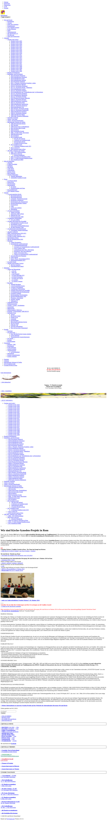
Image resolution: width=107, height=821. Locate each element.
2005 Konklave (15, 129)
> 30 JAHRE (8, 719)
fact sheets (13, 186)
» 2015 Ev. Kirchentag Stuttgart (15, 454)
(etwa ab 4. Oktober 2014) (12, 570)
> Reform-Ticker (5, 737)
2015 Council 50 (15, 147)
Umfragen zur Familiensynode (22, 140)
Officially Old (14, 325)
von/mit (12, 731)
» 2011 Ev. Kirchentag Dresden (15, 460)
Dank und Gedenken (12, 24)
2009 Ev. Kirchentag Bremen (18, 99)
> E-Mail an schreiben (11, 606)
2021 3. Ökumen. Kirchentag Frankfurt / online (23, 83)
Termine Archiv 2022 (16, 47)
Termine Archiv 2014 (16, 59)
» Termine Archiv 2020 (13, 413)
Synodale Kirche (11, 262)
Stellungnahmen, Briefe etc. (14, 310)
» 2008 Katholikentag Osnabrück (16, 465)
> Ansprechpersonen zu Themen (10, 769)
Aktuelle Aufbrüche (12, 232)
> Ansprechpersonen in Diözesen (10, 766)
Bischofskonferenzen (16, 197)
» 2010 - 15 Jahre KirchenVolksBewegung (18, 522)
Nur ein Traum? (15, 323)
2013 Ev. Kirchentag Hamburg (19, 93)
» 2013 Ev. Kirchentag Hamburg (16, 457)
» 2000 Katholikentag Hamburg (15, 475)
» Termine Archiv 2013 (13, 424)
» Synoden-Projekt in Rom (18, 507)
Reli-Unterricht (11, 173)
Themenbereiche (11, 32)
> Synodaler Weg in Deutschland (10, 750)
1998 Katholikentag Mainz (18, 114)
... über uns (14, 272)
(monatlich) (7, 728)
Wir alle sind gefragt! (19, 138)
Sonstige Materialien (12, 174)
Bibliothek (7, 268)
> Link (2, 566)
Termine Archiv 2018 (16, 53)
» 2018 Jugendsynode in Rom (15, 513)
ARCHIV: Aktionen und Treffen (16, 150)
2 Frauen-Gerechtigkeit (13, 210)
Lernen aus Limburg (16, 207)
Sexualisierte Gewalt (16, 224)
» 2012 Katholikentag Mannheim (16, 459)
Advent (13, 314)
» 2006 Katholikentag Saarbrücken (16, 468)
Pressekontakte (11, 183)
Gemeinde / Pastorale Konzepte (19, 198)
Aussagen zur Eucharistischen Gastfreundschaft (26, 247)
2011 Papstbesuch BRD (17, 159)
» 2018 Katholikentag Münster (15, 448)
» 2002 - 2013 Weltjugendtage (15, 516)
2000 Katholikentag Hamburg (18, 111)
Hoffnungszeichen (12, 304)
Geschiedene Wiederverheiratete (19, 230)
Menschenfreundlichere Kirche (19, 322)
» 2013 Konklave (12, 499)
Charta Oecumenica (16, 242)
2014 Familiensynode (16, 137)
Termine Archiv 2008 (16, 68)
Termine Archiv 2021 (16, 48)
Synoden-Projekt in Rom (20, 143)
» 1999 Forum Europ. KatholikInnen (17, 490)
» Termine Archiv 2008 (13, 431)
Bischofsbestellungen (16, 195)
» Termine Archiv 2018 (13, 416)
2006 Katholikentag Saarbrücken (19, 104)
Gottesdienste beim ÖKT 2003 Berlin (24, 250)
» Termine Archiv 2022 (13, 410)
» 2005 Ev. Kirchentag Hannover (16, 469)
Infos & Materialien (9, 161)
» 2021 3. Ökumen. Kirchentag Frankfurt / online (20, 447)
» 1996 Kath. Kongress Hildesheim (16, 480)
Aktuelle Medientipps (16, 176)
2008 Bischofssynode (16, 134)
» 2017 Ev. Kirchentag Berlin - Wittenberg (18, 451)
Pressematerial (11, 185)
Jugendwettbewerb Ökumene (18, 256)
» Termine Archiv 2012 (13, 425)
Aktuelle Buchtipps (16, 284)
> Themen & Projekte (7, 763)
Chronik (9, 23)
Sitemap (6, 2)
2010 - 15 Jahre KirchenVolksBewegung (21, 158)
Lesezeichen (10, 307)
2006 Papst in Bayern (16, 153)
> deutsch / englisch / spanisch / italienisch (12, 563)
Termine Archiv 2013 (16, 60)
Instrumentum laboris (19, 141)
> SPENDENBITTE (6, 720)
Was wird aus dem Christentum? (19, 328)
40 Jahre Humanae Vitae (17, 227)
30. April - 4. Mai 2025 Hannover (9, 793)
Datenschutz (7, 5)
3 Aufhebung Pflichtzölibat (14, 218)
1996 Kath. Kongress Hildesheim (19, 116)
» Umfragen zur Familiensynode (19, 504)
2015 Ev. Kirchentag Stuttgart (18, 90)
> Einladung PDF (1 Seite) (8, 560)
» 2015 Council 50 (12, 511)
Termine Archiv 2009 (16, 66)
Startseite (6, 359)
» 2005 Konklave (12, 493)
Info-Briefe (10, 167)
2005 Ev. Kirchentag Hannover (19, 105)
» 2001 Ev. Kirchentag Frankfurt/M (16, 474)
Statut (8, 30)
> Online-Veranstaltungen (8, 730)
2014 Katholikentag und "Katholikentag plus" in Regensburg (27, 92)
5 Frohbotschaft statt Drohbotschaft (16, 229)
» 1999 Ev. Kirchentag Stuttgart (15, 477)
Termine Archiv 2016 (16, 56)
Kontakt (6, 8)
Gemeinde (13, 319)
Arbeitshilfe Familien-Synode (18, 177)
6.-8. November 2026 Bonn (8, 776)
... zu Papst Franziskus (16, 277)
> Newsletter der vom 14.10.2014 (16, 555)
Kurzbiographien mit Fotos (18, 188)
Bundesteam (10, 21)
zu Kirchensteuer (15, 352)
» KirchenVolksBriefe (16, 519)
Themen (6, 192)
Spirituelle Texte (11, 313)
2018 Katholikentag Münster (18, 84)
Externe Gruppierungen (13, 355)
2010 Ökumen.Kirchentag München (20, 98)
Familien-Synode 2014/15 (14, 235)
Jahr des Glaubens (15, 265)
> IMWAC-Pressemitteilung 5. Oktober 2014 (12, 569)
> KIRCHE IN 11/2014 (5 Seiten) (10, 551)
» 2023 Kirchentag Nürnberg (15, 445)
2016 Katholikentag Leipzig (18, 89)
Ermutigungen (11, 26)
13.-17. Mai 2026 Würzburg (8, 780)
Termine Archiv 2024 (16, 44)
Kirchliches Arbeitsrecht (17, 200)
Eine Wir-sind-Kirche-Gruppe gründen (21, 334)
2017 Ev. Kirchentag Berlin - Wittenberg (21, 87)
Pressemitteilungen (12, 189)
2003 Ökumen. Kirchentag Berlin (19, 108)
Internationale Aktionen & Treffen (16, 122)
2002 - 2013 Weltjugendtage (18, 152)
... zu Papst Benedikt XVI (17, 275)
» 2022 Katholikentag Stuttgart (15, 444)
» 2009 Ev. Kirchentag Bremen (15, 463)
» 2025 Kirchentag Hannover (15, 439)
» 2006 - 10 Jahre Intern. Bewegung (16, 496)
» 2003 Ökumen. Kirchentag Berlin (16, 472)
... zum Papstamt (15, 274)
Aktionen (6, 38)
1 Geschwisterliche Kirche (14, 194)
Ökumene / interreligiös (17, 298)
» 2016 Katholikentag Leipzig (15, 453)
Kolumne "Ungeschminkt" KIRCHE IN (18, 311)
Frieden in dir (14, 317)
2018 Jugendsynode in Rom (18, 149)
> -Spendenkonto (10, 611)
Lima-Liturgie (14, 257)
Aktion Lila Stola (15, 212)
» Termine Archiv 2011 (13, 427)
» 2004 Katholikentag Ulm (14, 471)
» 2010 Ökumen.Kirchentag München (17, 462)
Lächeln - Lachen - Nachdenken (15, 305)
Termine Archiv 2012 (16, 62)
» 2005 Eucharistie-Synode (14, 495)
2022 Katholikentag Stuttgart (18, 80)
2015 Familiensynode (16, 144)
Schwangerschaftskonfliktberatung (20, 226)
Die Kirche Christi (15, 316)
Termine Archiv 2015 (16, 57)
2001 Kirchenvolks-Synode (18, 128)
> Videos (3, 731)
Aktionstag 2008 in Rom (17, 213)
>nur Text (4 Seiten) (24, 551)
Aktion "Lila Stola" (12, 119)
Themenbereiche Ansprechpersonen (20, 337)
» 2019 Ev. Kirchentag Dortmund (16, 450)
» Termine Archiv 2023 (13, 409)
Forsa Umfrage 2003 (19, 248)
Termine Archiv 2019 (16, 51)
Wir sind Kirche (8, 20)
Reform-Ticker (11, 171)
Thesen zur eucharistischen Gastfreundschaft (26, 254)
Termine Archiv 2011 (16, 63)
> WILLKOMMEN (6, 716)
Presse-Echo (10, 182)
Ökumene (10, 241)
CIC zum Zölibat (15, 220)
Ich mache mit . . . (12, 332)
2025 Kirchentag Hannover (18, 75)
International (4, 15)
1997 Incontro (14, 125)
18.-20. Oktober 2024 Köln (10, 802)
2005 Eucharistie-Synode (17, 131)
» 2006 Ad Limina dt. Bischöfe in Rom (17, 520)
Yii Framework (11, 819)
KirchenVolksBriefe (19, 155)
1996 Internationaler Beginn (18, 123)
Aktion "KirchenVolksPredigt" (15, 120)
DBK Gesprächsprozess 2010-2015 (16, 233)
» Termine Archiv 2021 (13, 412)
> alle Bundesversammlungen (9, 810)
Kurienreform (14, 204)
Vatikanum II (14, 301)
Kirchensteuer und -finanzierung (19, 201)
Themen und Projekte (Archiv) (15, 263)
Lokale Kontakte (11, 349)
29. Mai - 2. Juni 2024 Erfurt (8, 806)
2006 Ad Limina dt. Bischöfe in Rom (20, 156)
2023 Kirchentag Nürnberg (18, 81)
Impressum (7, 3)
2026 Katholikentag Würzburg (19, 77)
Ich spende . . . (11, 338)
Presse (5, 179)
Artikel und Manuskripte (13, 269)
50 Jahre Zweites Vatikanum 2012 (16, 236)
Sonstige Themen (15, 299)
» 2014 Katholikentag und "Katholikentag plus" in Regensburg (24, 456)
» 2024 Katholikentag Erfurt (14, 442)
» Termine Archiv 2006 (13, 434)
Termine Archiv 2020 (16, 50)
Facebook (10, 331)
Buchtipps (10, 283)
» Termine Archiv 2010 (13, 428)
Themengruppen (11, 350)
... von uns (13, 271)
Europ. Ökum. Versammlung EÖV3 (20, 259)
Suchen (3, 713)
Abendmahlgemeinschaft (20, 245)
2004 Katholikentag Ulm (17, 107)
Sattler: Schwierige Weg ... (21, 253)
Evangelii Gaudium (16, 293)
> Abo (17, 727)
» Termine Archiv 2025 (13, 404)
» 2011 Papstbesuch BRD (14, 523)
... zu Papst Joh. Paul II (17, 278)
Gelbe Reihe (10, 168)
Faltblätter (10, 165)
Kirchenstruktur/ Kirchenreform (19, 295)
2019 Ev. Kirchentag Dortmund (19, 86)
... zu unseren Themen (16, 281)
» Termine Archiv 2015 (13, 421)
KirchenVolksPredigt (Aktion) (19, 203)
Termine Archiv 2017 (16, 54)
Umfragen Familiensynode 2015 (22, 146)
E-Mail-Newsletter (12, 164)
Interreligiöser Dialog (13, 238)
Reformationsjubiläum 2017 (18, 260)
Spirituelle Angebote (12, 117)
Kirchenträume (15, 320)
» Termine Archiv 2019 (13, 415)
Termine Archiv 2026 (16, 42)
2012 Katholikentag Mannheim (19, 95)
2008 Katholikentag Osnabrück (19, 101)
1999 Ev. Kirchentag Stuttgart (18, 113)
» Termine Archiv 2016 (13, 419)
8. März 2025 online (8, 798)
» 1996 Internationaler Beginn (15, 487)
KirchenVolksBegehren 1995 (18, 296)
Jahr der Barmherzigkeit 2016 (15, 239)
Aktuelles (9, 162)
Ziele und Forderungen (13, 36)
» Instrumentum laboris (17, 505)
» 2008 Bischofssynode (13, 498)
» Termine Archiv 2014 (13, 422)
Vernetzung (7, 343)
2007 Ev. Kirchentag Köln (18, 102)
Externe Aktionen (12, 356)
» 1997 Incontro (11, 489)
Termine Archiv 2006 (16, 71)
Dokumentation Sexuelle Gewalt (19, 223)
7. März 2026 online (8, 785)
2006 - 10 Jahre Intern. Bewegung (20, 132)
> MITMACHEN (5, 717)
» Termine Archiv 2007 (13, 433)
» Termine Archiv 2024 (13, 407)
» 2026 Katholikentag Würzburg (15, 441)
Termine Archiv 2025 (16, 41)
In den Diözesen (11, 29)
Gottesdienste (10, 170)
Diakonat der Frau (15, 215)
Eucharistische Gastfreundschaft (19, 244)
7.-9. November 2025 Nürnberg (9, 789)
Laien (12, 206)
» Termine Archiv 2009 (13, 430)
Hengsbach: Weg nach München (22, 251)
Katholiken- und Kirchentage (15, 74)
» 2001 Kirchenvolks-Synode (15, 492)
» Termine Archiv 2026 (13, 406)
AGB (5, 6)
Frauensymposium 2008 (17, 216)
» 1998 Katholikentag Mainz (14, 478)
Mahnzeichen (10, 308)
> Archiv (14, 740)
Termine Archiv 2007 (16, 69)
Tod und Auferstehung (17, 326)
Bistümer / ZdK (11, 344)
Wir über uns (10, 35)
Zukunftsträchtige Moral (17, 266)
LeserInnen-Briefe (12, 180)
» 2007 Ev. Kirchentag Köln (14, 466)
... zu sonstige (14, 280)
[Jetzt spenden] (53, 397)
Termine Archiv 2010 (16, 65)
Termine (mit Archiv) (12, 39)
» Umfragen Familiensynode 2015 (20, 510)
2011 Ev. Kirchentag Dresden (18, 96)
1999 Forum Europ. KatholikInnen (20, 126)
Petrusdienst (14, 209)
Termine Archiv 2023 (16, 45)
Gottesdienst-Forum (12, 302)
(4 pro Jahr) (7, 727)
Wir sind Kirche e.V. (12, 33)
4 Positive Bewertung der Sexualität (16, 221)
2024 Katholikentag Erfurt (18, 78)
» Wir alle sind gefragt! (17, 502)
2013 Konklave (15, 135)
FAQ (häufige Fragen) (13, 27)
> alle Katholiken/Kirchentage (9, 813)
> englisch (32, 551)
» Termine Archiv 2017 (13, 418)
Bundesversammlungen (13, 72)
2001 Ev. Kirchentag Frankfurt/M (19, 110)
